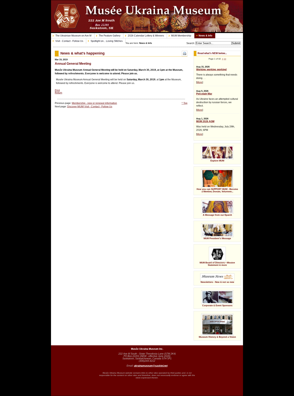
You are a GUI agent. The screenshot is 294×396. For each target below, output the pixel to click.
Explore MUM (209, 152)
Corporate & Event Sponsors (213, 297)
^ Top (184, 103)
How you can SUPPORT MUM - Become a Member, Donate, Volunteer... (216, 179)
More (199, 82)
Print (57, 90)
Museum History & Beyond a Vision (217, 337)
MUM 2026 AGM (205, 121)
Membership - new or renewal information (94, 103)
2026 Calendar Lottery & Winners (143, 35)
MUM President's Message (212, 230)
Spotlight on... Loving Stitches (104, 40)
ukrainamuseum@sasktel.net (151, 365)
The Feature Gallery (107, 35)
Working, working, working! (211, 69)
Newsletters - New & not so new (214, 277)
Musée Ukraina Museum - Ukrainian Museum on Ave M (147, 16)
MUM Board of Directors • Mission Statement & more (214, 255)
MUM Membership (179, 35)
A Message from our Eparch (213, 206)
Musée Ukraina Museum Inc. (147, 349)
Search (190, 43)
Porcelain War (204, 93)
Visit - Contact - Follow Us (67, 40)
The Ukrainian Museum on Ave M (71, 35)
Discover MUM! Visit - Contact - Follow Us (89, 106)
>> (225, 59)
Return (58, 92)
